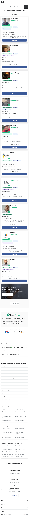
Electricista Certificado (20, 416)
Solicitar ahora (7, 294)
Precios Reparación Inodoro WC (19, 429)
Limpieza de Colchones (7, 456)
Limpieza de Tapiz (19, 456)
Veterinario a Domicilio (20, 411)
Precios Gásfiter (6, 428)
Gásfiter (4, 409)
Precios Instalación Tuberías (19, 433)
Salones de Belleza (19, 414)
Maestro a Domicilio (6, 420)
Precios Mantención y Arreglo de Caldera (20, 436)
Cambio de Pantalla (19, 420)
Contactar (14, 40)
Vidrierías (17, 451)
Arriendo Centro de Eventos (6, 417)
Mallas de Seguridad (19, 454)
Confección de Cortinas (7, 451)
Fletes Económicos (19, 409)
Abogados (4, 411)
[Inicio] (3, 2)
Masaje (3, 414)
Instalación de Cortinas (20, 449)
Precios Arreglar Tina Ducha (7, 433)
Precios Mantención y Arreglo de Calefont (7, 436)
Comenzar (14, 495)
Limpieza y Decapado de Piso (7, 446)
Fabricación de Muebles (7, 449)
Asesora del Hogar (19, 445)
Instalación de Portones (7, 454)
